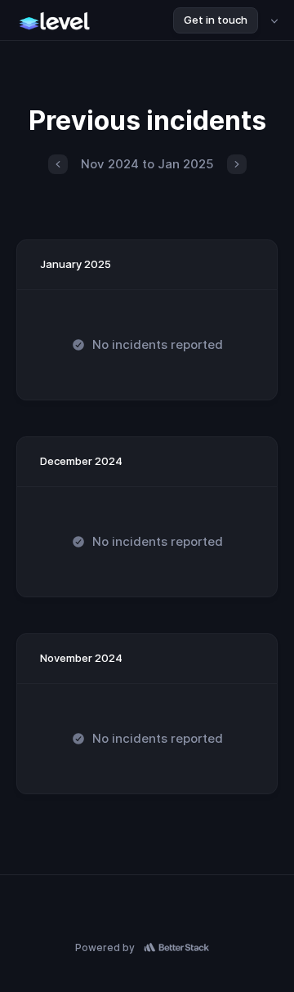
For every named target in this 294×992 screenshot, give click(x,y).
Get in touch (215, 19)
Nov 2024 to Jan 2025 (147, 164)
